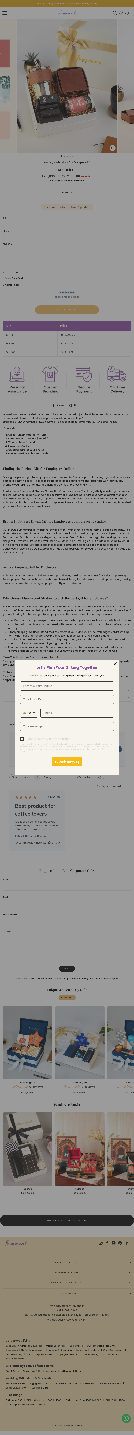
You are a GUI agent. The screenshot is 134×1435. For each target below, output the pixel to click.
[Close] (115, 664)
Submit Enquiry (67, 761)
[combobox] (29, 712)
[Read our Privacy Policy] (112, 744)
